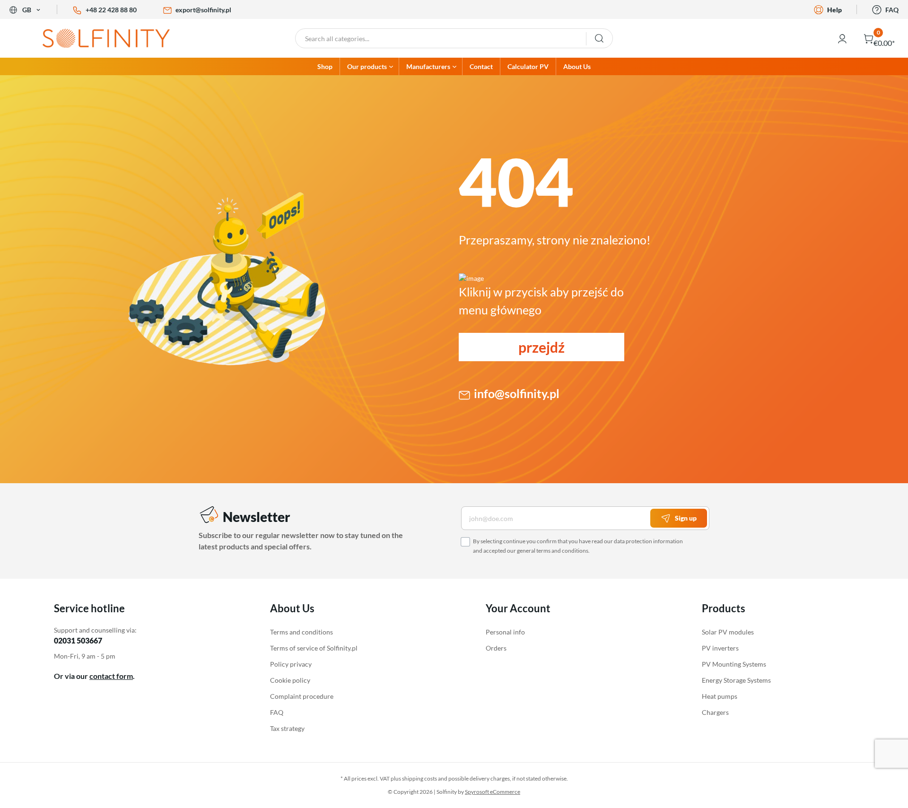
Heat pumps (719, 696)
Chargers (715, 712)
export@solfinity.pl (203, 10)
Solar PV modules (728, 632)
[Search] (599, 38)
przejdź (541, 347)
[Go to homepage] (113, 38)
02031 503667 (78, 640)
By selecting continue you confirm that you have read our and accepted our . (578, 546)
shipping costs (419, 778)
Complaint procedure (301, 696)
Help (834, 10)
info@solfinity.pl (516, 393)
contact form (111, 675)
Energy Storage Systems (736, 680)
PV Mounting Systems (734, 664)
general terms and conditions (552, 550)
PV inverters (720, 648)
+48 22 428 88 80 (111, 10)
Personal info (505, 632)
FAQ (892, 10)
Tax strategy (287, 728)
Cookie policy (290, 680)
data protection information (648, 541)
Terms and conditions (301, 632)
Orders (496, 648)
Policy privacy (291, 664)
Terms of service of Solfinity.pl (314, 648)
